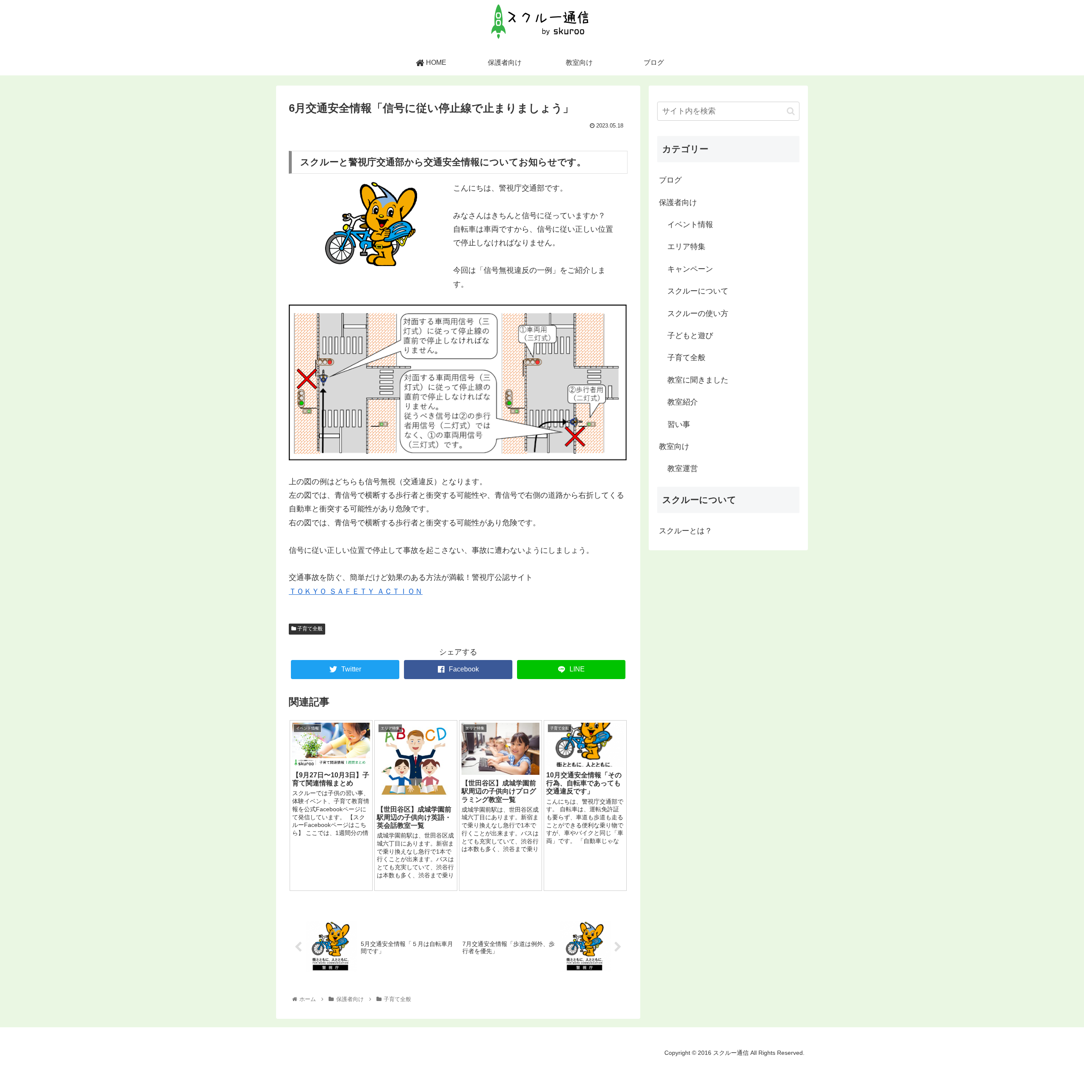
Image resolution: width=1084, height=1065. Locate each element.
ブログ (670, 180)
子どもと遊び (690, 335)
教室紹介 (682, 402)
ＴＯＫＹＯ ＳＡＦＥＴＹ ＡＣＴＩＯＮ (356, 591)
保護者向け (678, 202)
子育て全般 (309, 629)
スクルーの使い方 (697, 313)
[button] (790, 111)
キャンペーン (690, 269)
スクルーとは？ (685, 531)
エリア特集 (686, 246)
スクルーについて (697, 291)
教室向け (674, 446)
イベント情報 (690, 224)
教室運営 (682, 468)
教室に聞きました (697, 380)
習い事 (678, 424)
